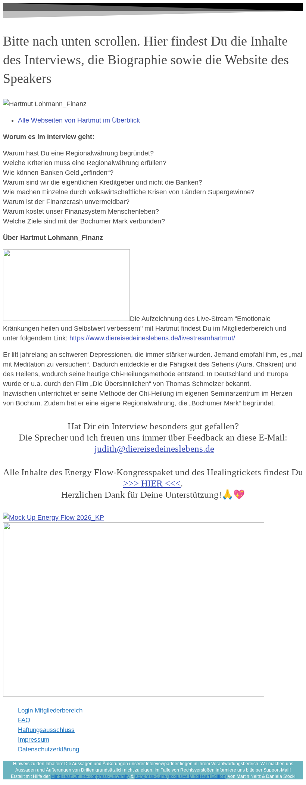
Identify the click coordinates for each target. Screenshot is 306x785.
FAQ (24, 720)
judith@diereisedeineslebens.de (154, 449)
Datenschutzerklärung (48, 749)
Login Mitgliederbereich (50, 710)
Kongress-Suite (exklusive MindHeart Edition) (181, 776)
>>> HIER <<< (152, 483)
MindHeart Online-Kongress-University (90, 776)
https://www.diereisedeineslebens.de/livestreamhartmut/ (152, 338)
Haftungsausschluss (46, 729)
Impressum (33, 739)
